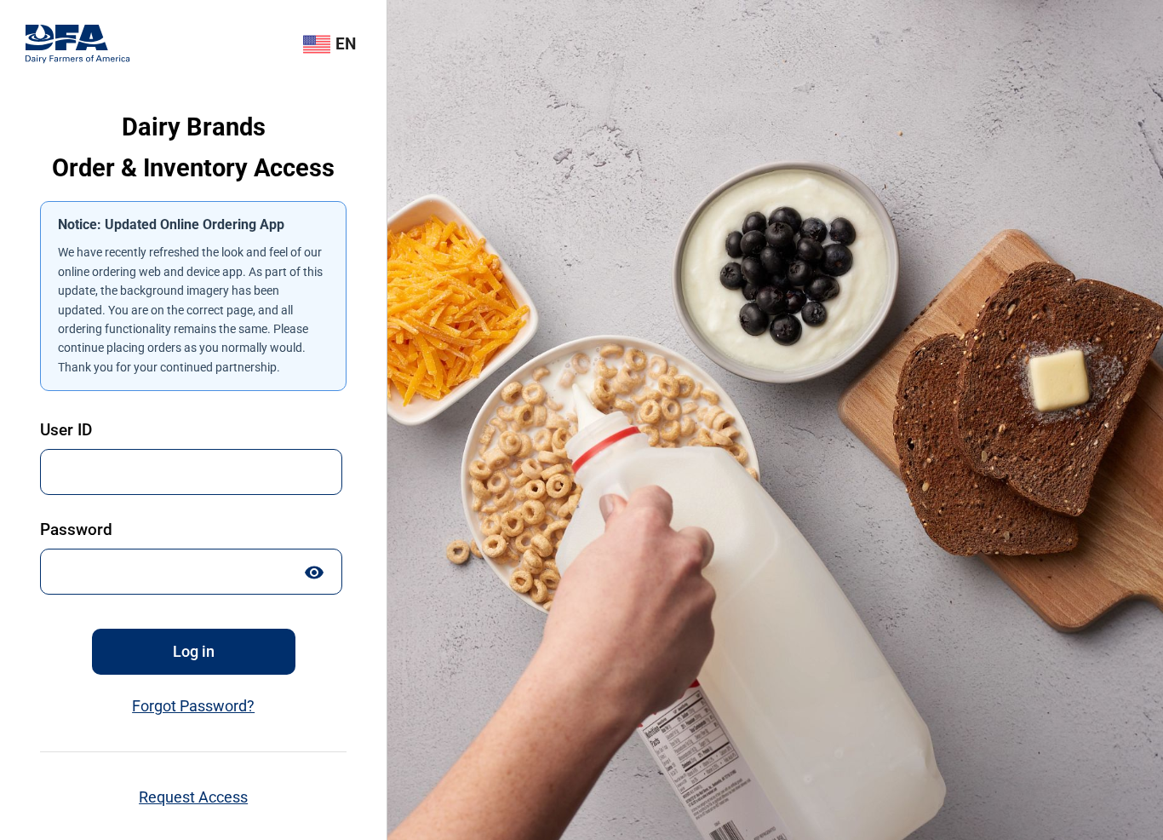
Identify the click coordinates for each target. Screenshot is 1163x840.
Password (76, 529)
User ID (66, 430)
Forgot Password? (193, 706)
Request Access (193, 797)
